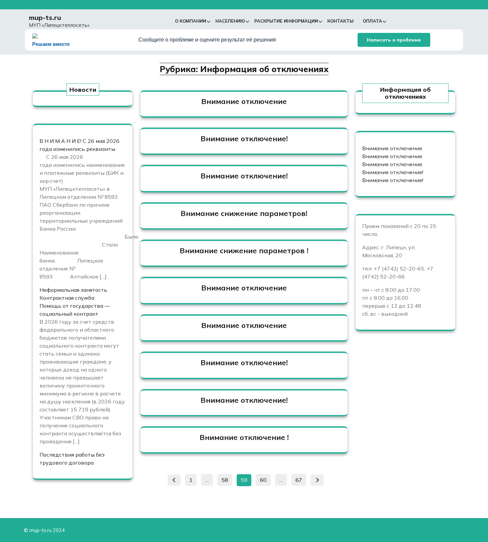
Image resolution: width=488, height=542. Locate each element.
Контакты (340, 21)
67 (300, 479)
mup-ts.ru (45, 17)
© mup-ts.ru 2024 (44, 530)
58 (226, 479)
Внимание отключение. (392, 164)
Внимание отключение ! (244, 437)
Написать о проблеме (394, 40)
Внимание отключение (244, 101)
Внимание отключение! (244, 138)
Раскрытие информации (286, 21)
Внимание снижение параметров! (244, 213)
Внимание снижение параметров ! (244, 250)
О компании (190, 21)
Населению (230, 21)
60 (265, 479)
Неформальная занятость (73, 289)
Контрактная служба (67, 297)
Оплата (372, 21)
